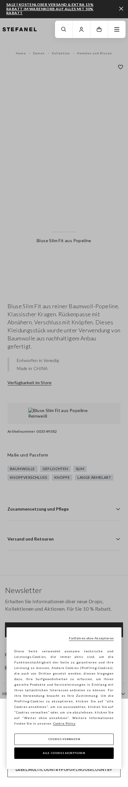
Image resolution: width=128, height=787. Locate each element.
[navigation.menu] (117, 29)
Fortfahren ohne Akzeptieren (91, 638)
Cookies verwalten (64, 739)
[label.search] (63, 29)
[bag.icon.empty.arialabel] (99, 29)
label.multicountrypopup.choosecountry (64, 769)
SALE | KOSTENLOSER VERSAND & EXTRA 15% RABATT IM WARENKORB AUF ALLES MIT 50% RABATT (50, 8)
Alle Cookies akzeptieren (64, 753)
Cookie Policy (64, 723)
